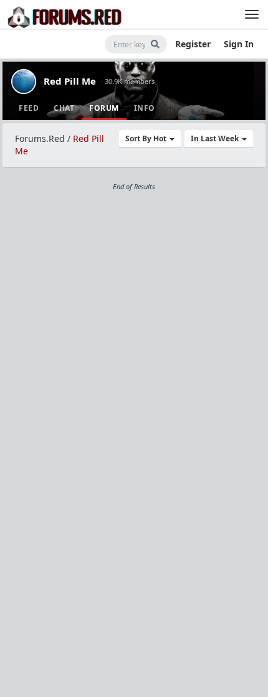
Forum (104, 108)
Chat (64, 108)
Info (144, 108)
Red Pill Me (70, 81)
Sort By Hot (146, 138)
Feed (29, 108)
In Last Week (216, 138)
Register (193, 44)
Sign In (239, 44)
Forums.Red (40, 138)
